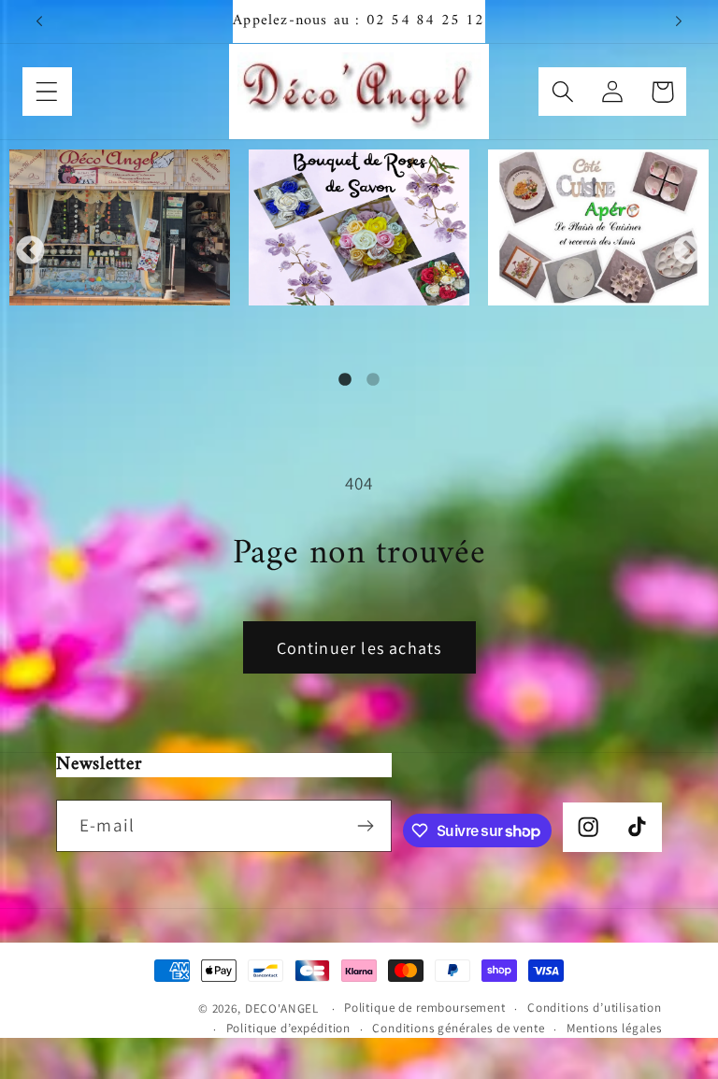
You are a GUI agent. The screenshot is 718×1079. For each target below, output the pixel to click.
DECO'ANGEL (284, 1008)
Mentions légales (614, 1028)
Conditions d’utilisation (594, 1007)
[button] (47, 92)
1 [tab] (345, 380)
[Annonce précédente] (39, 21)
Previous (30, 250)
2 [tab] (373, 380)
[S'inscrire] (366, 826)
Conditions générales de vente (458, 1028)
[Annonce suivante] (678, 21)
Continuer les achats (359, 648)
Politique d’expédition (288, 1028)
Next (687, 250)
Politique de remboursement (425, 1007)
